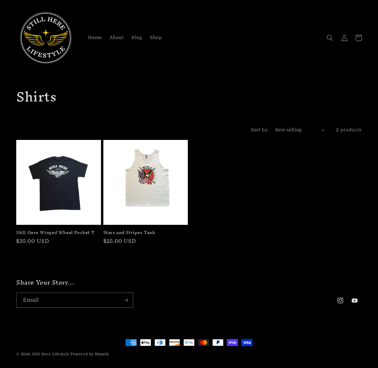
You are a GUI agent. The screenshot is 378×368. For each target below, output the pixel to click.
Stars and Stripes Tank (129, 232)
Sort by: (260, 130)
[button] (330, 38)
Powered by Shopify (89, 354)
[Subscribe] (126, 300)
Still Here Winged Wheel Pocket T (55, 232)
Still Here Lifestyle (50, 354)
